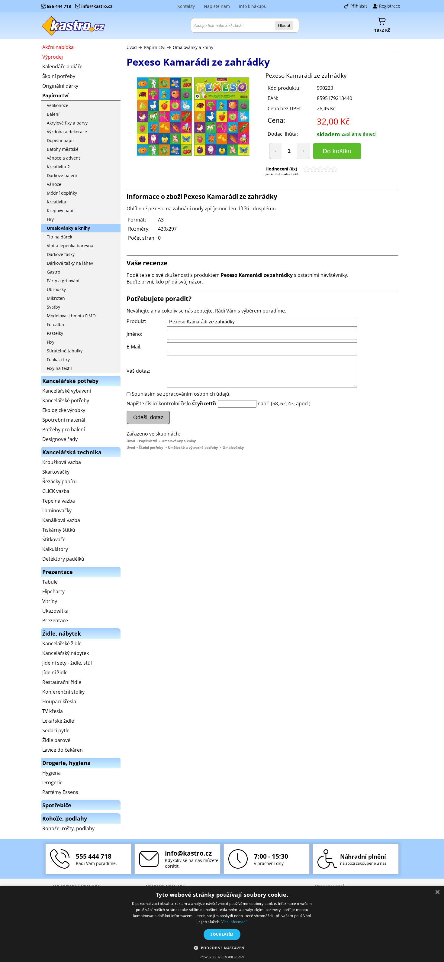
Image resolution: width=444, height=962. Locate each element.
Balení (53, 114)
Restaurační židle (61, 682)
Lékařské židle (58, 720)
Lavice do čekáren (62, 750)
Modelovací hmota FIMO (71, 316)
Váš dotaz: (138, 371)
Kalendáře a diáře (62, 66)
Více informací (233, 921)
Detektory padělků (63, 558)
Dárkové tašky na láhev (70, 263)
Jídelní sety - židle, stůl (67, 662)
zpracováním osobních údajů (196, 393)
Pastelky (55, 333)
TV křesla (52, 711)
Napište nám (217, 6)
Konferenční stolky (63, 691)
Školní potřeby (151, 447)
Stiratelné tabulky (64, 351)
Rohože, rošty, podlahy (68, 828)
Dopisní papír (60, 140)
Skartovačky (55, 471)
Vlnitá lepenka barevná (70, 245)
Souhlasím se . (181, 393)
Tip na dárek (59, 237)
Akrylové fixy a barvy (67, 123)
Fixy (50, 342)
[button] (222, 948)
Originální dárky (60, 86)
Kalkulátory (55, 549)
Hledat (284, 25)
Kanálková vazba (61, 520)
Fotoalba (55, 324)
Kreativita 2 (58, 167)
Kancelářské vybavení (66, 390)
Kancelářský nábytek (65, 653)
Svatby (53, 307)
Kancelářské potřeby (65, 400)
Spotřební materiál (63, 419)
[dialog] (222, 924)
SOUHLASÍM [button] (222, 934)
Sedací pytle (55, 730)
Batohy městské (63, 149)
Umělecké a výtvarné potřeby (193, 447)
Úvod (132, 47)
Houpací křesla (59, 701)
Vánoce (54, 184)
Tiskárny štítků (58, 529)
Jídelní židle (55, 672)
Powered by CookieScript (222, 957)
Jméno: (134, 334)
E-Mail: (134, 346)
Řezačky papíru (59, 481)
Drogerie (52, 782)
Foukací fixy (58, 359)
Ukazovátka (55, 610)
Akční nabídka (58, 47)
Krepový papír (61, 210)
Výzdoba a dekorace (67, 131)
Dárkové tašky (61, 254)
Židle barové (56, 740)
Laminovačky (57, 510)
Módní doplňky (62, 193)
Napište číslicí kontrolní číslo (159, 403)
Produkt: (136, 321)
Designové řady (60, 439)
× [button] (437, 892)
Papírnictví (155, 47)
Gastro (53, 272)
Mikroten (56, 298)
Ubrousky (56, 289)
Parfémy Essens (60, 792)
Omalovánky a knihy (193, 47)
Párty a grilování (63, 280)
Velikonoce (57, 105)
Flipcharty (53, 591)
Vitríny (49, 601)
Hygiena (51, 772)
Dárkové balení (62, 175)
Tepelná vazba (58, 500)
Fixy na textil (59, 368)
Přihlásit (358, 6)
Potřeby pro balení (63, 429)
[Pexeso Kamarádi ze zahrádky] (193, 117)
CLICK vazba (55, 491)
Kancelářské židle (62, 643)
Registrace (389, 6)
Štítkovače (54, 539)
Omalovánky (233, 447)
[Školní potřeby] (74, 25)
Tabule (50, 581)
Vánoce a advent (63, 158)
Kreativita (56, 202)
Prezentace (55, 620)
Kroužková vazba (61, 462)
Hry (50, 219)
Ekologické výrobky (63, 410)
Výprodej (52, 56)
